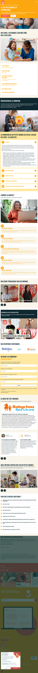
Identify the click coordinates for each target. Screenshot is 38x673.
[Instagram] (5, 570)
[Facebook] (1, 570)
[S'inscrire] (35, 600)
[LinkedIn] (3, 570)
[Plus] (17, 286)
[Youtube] (7, 570)
